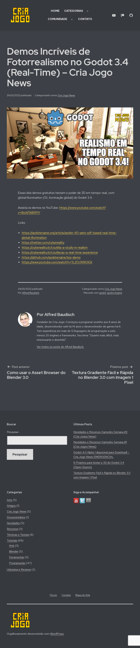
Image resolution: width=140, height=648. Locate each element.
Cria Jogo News (66, 95)
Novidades (13, 523)
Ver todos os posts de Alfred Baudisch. (60, 347)
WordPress (57, 634)
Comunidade (57, 19)
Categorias (73, 11)
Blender (13, 551)
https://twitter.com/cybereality (43, 242)
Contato (85, 19)
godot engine (114, 292)
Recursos (12, 529)
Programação (17, 563)
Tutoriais (12, 540)
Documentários (16, 517)
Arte (9, 500)
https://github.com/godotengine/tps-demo (51, 257)
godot (102, 292)
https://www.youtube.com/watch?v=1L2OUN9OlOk (57, 262)
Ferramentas (16, 557)
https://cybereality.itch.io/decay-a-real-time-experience (60, 252)
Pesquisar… (13, 432)
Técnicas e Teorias (18, 534)
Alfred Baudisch (30, 292)
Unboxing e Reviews (19, 569)
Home (55, 11)
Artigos (11, 505)
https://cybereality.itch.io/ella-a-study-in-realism (55, 247)
